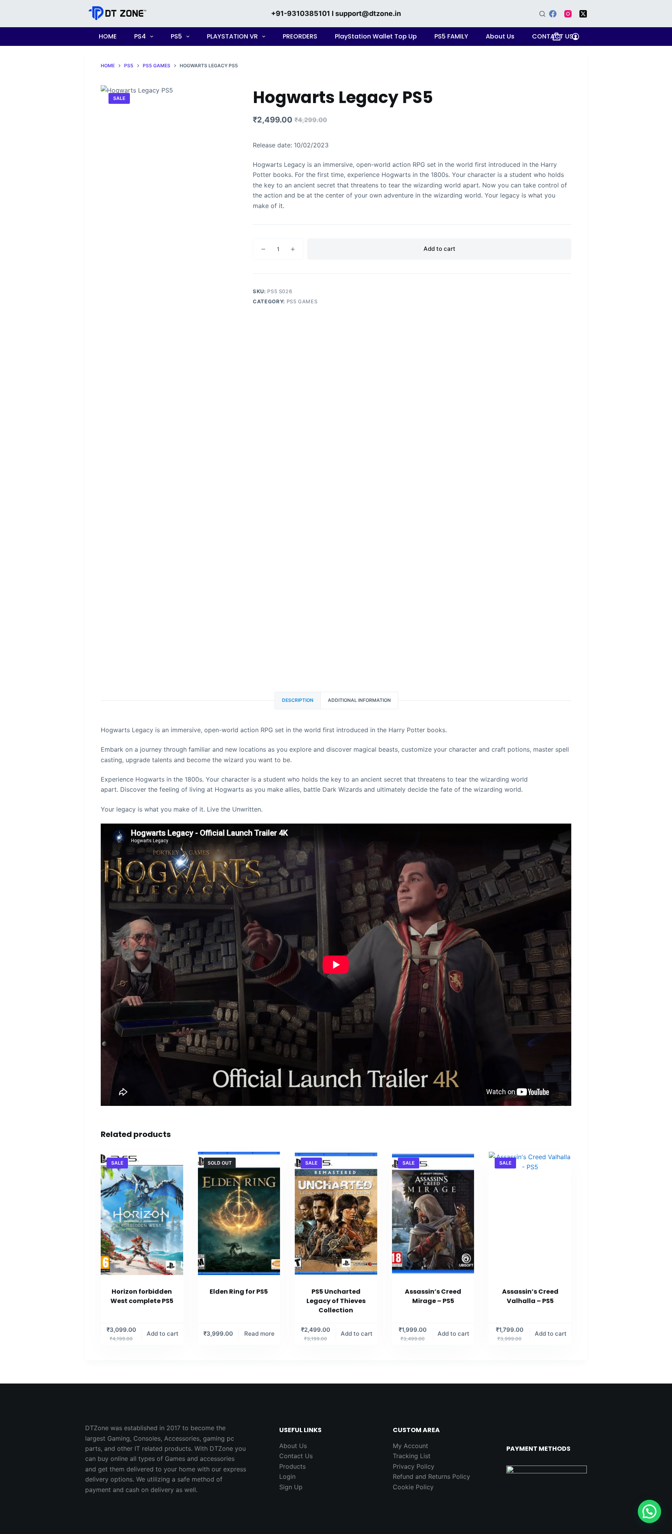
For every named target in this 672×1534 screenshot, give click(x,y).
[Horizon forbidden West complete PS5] (142, 1213)
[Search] (542, 14)
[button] (649, 1511)
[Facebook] (552, 13)
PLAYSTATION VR (232, 36)
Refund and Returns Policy (431, 1476)
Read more (259, 1333)
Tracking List (411, 1456)
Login (287, 1476)
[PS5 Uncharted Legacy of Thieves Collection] (336, 1213)
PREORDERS (300, 36)
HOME (108, 36)
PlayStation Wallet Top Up (376, 36)
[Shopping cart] (556, 36)
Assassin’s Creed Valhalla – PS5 (530, 1296)
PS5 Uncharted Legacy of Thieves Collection (336, 1301)
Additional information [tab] (359, 700)
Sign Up (291, 1487)
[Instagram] (568, 13)
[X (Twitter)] (583, 13)
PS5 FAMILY (451, 36)
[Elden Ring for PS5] (239, 1213)
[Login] (575, 36)
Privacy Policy (413, 1466)
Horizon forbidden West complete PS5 (141, 1296)
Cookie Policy (413, 1487)
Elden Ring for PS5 (239, 1291)
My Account (410, 1446)
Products (292, 1466)
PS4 (140, 36)
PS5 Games (302, 301)
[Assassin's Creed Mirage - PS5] (433, 1213)
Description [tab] (297, 700)
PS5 (176, 36)
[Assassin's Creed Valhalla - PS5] (530, 1213)
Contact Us (296, 1456)
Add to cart (439, 248)
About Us (500, 36)
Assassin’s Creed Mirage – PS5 (433, 1296)
